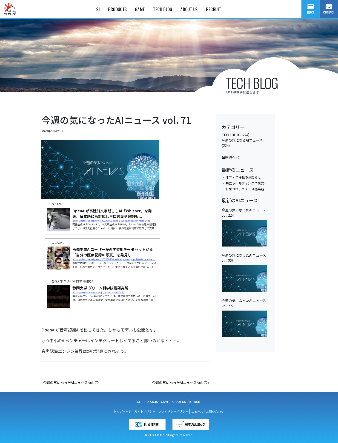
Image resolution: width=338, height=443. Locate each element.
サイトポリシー (145, 411)
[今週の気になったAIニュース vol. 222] (244, 324)
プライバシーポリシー (173, 411)
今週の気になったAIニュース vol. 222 (244, 303)
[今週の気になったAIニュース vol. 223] (244, 278)
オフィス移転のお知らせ (243, 177)
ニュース (197, 411)
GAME (140, 9)
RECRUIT (213, 9)
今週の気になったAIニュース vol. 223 (244, 257)
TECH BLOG (162, 9)
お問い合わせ (215, 411)
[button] (69, 382)
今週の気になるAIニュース (242, 140)
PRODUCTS (117, 9)
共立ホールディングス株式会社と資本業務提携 (259, 183)
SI (98, 9)
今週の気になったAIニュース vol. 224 (244, 212)
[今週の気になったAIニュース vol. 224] (244, 233)
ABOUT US (189, 9)
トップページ (123, 411)
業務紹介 (228, 157)
